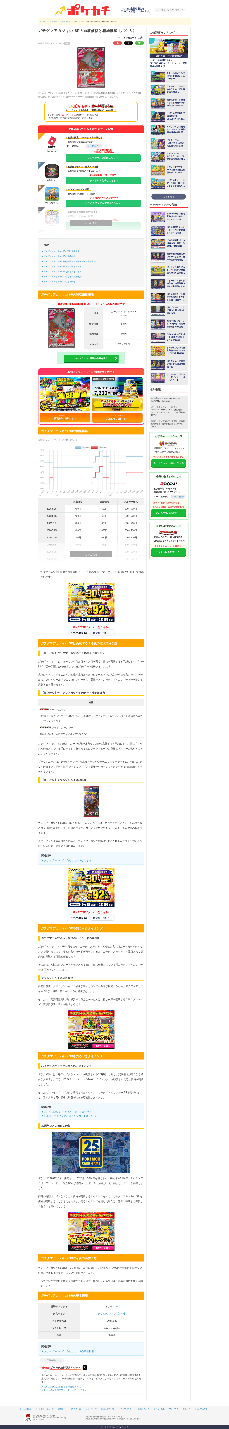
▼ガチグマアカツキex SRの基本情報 (58, 282)
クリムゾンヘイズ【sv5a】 (112, 1313)
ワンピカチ (173, 1409)
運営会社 (62, 1409)
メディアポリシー (126, 1409)
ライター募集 (159, 1409)
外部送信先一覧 (107, 1409)
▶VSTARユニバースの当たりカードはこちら (66, 1112)
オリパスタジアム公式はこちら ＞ (103, 203)
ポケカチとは (75, 1409)
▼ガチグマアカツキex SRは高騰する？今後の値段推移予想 (68, 261)
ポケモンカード (167, 410)
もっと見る (168, 196)
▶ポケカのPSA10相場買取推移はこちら (61, 1387)
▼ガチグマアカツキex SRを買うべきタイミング (63, 266)
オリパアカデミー (202, 1409)
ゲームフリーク (170, 412)
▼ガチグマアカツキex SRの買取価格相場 (60, 251)
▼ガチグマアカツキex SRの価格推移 (58, 256)
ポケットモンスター (159, 407)
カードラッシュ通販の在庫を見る (91, 358)
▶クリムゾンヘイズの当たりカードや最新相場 (67, 1351)
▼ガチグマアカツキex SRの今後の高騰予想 (61, 277)
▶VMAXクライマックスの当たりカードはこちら (68, 1115)
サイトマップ (91, 1409)
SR (117, 1306)
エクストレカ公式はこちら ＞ (103, 180)
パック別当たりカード (44, 1409)
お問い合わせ (143, 1409)
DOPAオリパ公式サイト (168, 513)
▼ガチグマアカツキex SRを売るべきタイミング (63, 271)
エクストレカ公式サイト (168, 552)
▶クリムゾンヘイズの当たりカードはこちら (66, 860)
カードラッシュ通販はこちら (168, 463)
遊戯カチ (186, 1409)
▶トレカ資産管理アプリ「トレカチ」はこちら (64, 1390)
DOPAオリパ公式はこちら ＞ (103, 157)
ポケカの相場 (25, 1409)
